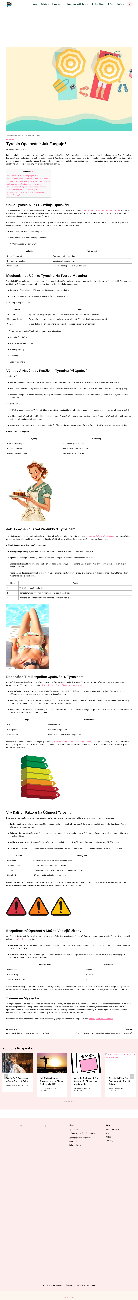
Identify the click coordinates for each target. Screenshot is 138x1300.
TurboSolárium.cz (15, 149)
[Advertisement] (69, 23)
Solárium (45, 4)
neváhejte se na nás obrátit (101, 1019)
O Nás (110, 4)
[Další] (132, 1076)
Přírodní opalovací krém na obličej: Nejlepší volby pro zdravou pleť (103, 1031)
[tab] (64, 1101)
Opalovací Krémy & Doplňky (83, 1133)
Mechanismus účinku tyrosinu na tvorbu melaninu (27, 178)
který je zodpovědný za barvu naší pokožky (101, 210)
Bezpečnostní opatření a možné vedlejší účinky (26, 192)
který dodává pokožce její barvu (101, 536)
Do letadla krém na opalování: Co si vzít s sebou (120, 1081)
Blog (107, 1133)
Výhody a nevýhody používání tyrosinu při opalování (28, 181)
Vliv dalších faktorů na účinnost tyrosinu (23, 189)
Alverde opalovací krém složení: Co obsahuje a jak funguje (86, 1081)
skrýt (32, 171)
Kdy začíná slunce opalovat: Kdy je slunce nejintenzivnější (52, 1081)
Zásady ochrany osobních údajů (81, 1285)
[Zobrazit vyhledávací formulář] (129, 4)
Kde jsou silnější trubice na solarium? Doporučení (27, 1031)
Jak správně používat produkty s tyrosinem (25, 184)
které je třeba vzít (22, 939)
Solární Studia (98, 4)
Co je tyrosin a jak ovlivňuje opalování (22, 176)
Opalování (10, 139)
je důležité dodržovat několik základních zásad (62, 685)
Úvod (35, 4)
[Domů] (7, 135)
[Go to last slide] (6, 1076)
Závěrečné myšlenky (15, 195)
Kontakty (121, 4)
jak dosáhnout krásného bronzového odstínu (72, 741)
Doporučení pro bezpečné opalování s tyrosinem (27, 187)
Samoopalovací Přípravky (77, 4)
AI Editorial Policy (69, 1297)
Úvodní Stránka (112, 1129)
